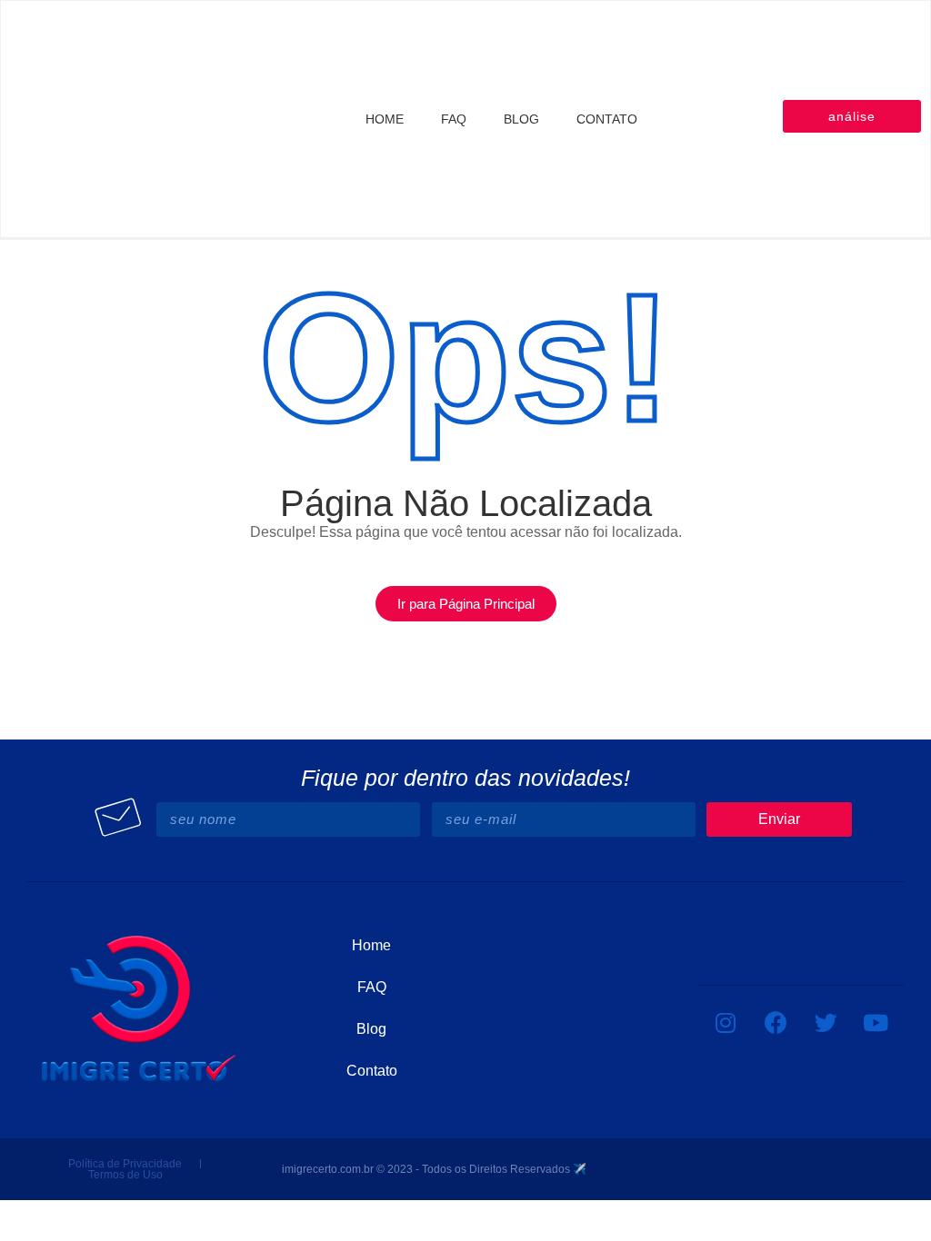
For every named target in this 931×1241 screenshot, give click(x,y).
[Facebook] (775, 1022)
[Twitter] (825, 1022)
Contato (606, 119)
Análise (852, 116)
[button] (465, 603)
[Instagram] (725, 1022)
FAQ (453, 119)
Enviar (779, 819)
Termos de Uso (125, 1174)
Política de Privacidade (125, 1163)
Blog (521, 119)
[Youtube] (875, 1022)
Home (384, 119)
